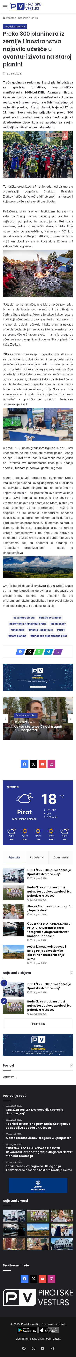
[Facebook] (19, 652)
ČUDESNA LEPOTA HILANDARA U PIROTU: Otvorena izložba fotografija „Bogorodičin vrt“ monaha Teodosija (49, 930)
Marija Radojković (41, 629)
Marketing (21, 1338)
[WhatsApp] (38, 652)
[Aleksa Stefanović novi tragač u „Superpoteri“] (13, 911)
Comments (60, 857)
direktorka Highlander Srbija (28, 623)
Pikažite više (38, 1023)
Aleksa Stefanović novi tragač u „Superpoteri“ (38, 728)
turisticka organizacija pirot (49, 635)
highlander (59, 623)
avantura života (25, 617)
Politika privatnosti (39, 1338)
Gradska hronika (28, 17)
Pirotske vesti (29, 1324)
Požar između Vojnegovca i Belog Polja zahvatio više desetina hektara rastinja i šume (46, 953)
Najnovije (14, 857)
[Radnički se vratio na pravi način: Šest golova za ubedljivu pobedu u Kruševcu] (13, 892)
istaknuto (18, 629)
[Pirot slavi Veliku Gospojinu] (62, 1244)
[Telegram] (47, 652)
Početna (10, 17)
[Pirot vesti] (25, 6)
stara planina (18, 635)
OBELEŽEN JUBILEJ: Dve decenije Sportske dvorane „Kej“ (49, 872)
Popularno (37, 857)
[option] (38, 718)
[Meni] (5, 8)
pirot (62, 629)
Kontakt (56, 1338)
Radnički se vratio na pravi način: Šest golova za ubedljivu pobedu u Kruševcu (49, 891)
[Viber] (57, 652)
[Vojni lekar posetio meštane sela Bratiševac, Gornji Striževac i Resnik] (38, 1244)
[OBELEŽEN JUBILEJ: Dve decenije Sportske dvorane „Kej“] (13, 875)
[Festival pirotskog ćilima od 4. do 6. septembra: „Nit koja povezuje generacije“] (14, 1244)
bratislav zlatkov (51, 617)
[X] (29, 652)
